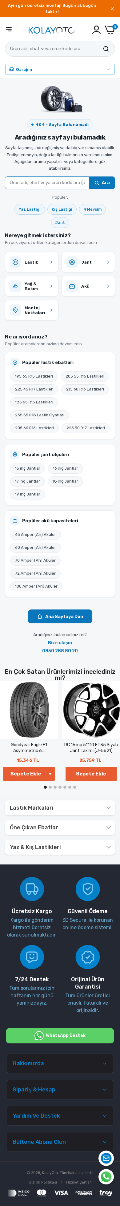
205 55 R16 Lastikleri (85, 376)
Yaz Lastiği (30, 209)
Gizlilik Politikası (43, 1182)
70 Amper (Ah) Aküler (35, 560)
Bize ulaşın (60, 642)
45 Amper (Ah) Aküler (35, 534)
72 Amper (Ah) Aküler (35, 573)
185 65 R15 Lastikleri (34, 402)
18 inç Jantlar (65, 481)
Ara (106, 182)
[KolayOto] (52, 30)
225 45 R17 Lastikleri (34, 389)
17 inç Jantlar (27, 481)
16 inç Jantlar (65, 468)
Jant (60, 222)
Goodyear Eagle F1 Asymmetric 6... (29, 748)
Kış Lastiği (62, 209)
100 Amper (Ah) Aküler (36, 586)
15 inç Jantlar (27, 468)
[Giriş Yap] (96, 30)
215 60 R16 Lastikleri (85, 389)
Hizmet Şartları (79, 1182)
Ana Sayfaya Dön (64, 616)
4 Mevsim (92, 209)
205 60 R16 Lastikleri (34, 428)
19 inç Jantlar (27, 494)
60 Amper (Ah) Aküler (35, 547)
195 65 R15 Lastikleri (34, 376)
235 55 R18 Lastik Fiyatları (39, 415)
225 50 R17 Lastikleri (85, 428)
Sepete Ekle (91, 774)
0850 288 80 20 (60, 651)
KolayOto (50, 1172)
